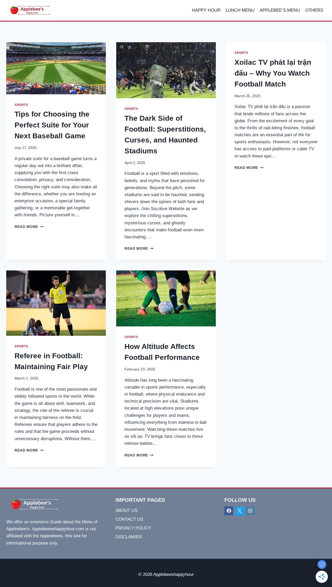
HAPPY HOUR (206, 10)
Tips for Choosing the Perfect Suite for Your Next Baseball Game (52, 125)
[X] (239, 510)
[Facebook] (228, 510)
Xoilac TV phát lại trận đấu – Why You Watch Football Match (272, 73)
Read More (29, 227)
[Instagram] (250, 510)
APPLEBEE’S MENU (280, 10)
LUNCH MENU (240, 10)
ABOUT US (126, 510)
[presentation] (56, 68)
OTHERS (314, 10)
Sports (21, 105)
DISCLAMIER (128, 536)
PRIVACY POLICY (133, 528)
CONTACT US (129, 519)
